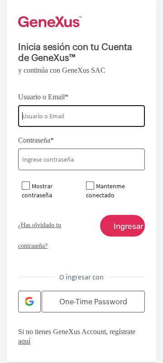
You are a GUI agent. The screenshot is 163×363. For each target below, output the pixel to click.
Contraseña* (36, 140)
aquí (24, 341)
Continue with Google (29, 301)
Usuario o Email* (43, 97)
